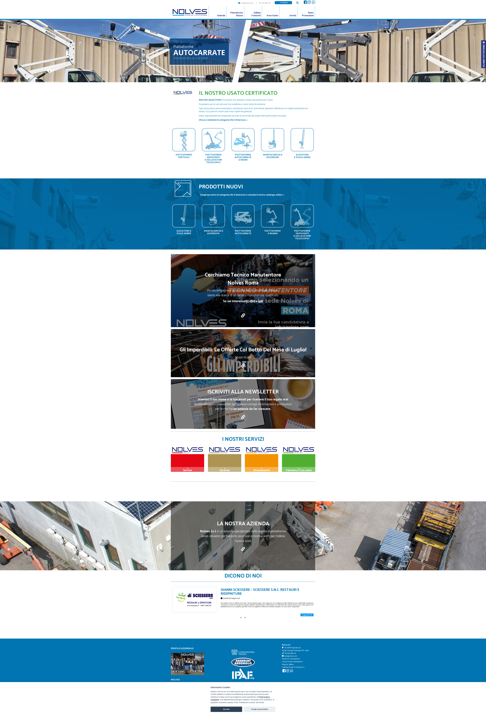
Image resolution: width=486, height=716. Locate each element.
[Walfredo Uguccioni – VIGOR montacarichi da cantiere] (195, 588)
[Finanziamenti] (261, 460)
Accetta (226, 709)
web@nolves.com (247, 3)
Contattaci (283, 2)
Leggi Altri (306, 615)
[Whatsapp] (313, 3)
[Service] (187, 460)
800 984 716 (266, 3)
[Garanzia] (224, 460)
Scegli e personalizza (259, 709)
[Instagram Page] (309, 3)
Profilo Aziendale (182, 648)
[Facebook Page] (305, 3)
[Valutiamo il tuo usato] (298, 460)
